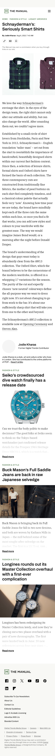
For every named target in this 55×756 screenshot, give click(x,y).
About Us (8, 700)
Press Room (26, 736)
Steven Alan (9, 328)
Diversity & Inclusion (14, 732)
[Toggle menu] (49, 11)
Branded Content (11, 721)
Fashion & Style (10, 370)
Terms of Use (31, 732)
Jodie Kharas (10, 36)
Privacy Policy (11, 736)
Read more (8, 457)
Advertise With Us (12, 717)
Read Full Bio (17, 362)
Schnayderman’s (32, 103)
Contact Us (9, 704)
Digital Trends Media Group (15, 728)
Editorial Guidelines (12, 708)
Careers (33, 728)
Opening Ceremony (35, 324)
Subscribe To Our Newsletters (16, 696)
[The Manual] (16, 11)
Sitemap (37, 736)
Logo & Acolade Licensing (15, 713)
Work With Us (45, 728)
